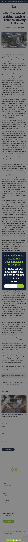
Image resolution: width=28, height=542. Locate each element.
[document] (14, 271)
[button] (24, 254)
